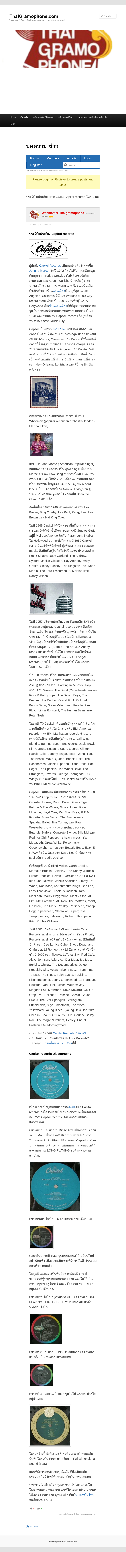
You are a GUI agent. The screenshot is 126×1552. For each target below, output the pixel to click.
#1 (31, 225)
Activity (72, 158)
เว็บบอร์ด (24, 117)
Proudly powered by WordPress (63, 1541)
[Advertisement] (63, 91)
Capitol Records (50, 265)
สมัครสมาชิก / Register (43, 117)
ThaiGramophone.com (34, 16)
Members (53, 158)
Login (12, 123)
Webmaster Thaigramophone (63, 212)
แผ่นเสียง (59, 290)
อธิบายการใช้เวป (65, 117)
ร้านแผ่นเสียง (58, 306)
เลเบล (72, 1107)
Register (36, 165)
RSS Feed (34, 1527)
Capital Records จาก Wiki (70, 1033)
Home (13, 117)
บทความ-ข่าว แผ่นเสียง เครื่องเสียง (93, 117)
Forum (34, 158)
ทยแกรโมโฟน (84, 1495)
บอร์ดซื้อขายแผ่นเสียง (57, 1043)
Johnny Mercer (39, 270)
